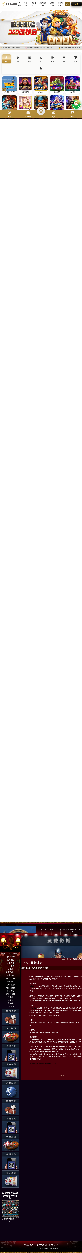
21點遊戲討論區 (72, 931)
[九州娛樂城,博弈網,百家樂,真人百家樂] (11, 1107)
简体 (51, 1248)
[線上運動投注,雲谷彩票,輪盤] (11, 1034)
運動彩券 (10, 975)
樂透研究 (10, 991)
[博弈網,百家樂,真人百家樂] (11, 1017)
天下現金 (10, 963)
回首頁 (63, 959)
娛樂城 (10, 1000)
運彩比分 (10, 960)
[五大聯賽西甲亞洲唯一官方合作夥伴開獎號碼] (9, 1209)
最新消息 (69, 959)
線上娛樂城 (10, 994)
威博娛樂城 (10, 957)
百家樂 (10, 997)
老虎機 (10, 1003)
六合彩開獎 (10, 985)
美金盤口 (10, 982)
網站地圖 (55, 1248)
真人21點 (44, 929)
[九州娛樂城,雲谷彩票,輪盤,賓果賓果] (11, 1070)
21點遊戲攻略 (62, 929)
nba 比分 (10, 966)
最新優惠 (10, 1007)
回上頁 (62, 1075)
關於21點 (53, 929)
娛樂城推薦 (10, 979)
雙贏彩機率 (10, 972)
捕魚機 (10, 969)
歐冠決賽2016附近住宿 (10, 954)
